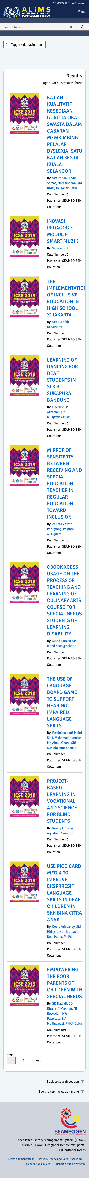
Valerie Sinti (60, 248)
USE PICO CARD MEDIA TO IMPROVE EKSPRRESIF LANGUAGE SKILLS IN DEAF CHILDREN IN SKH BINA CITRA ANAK (64, 893)
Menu (82, 12)
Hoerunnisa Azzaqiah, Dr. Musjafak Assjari (58, 412)
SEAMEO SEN (61, 3)
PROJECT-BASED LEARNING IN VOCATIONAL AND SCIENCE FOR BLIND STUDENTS (62, 801)
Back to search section (63, 1081)
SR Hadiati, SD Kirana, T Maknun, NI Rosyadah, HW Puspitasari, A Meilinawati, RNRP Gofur (64, 1013)
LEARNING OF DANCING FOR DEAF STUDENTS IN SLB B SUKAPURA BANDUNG (62, 380)
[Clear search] (70, 27)
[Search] (82, 27)
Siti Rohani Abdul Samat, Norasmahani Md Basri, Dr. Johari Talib (64, 183)
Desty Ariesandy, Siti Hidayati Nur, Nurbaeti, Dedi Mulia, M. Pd (64, 932)
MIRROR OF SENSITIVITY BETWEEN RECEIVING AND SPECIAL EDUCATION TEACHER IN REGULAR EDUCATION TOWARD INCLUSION (64, 483)
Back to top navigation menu (58, 1091)
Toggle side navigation (26, 45)
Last (38, 1060)
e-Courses (78, 3)
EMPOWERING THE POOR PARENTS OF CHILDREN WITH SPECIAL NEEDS (64, 983)
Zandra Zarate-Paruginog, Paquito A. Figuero (60, 529)
